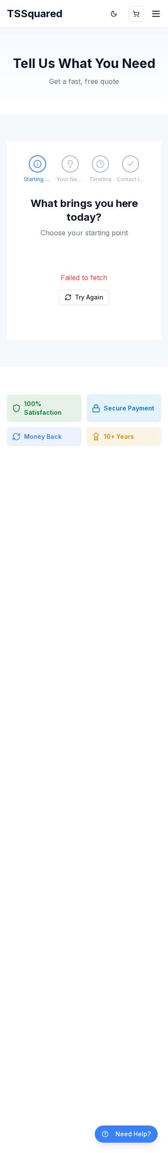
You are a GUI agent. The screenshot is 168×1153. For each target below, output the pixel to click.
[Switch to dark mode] (113, 14)
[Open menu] (156, 14)
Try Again (89, 297)
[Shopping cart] (136, 14)
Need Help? (133, 1134)
